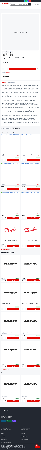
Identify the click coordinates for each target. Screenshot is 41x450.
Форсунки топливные (16, 128)
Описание (4, 82)
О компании (3, 435)
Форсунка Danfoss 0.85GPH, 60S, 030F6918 (29, 154)
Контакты (2, 440)
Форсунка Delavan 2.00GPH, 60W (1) (8, 360)
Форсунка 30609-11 (25, 332)
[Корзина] (35, 4)
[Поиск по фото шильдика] (27, 4)
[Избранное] (33, 4)
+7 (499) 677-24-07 (36, 1)
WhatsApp (9, 420)
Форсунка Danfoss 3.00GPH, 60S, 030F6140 (9, 211)
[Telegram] (24, 1)
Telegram (3, 420)
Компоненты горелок (24, 429)
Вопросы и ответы (4, 439)
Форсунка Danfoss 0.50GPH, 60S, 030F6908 (29, 211)
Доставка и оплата (11, 82)
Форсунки (8, 72)
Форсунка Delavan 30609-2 (6, 303)
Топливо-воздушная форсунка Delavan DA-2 (9, 274)
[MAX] (28, 1)
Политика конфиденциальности (6, 442)
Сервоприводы (23, 425)
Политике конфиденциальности (18, 448)
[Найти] (29, 4)
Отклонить (31, 447)
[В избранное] (37, 69)
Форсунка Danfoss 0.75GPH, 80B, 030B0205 (9, 154)
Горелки (22, 430)
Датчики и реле (3, 430)
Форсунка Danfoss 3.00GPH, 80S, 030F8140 (29, 240)
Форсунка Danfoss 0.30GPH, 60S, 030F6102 (9, 240)
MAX (15, 420)
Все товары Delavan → (5, 369)
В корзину (22, 68)
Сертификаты (3, 436)
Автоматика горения (4, 425)
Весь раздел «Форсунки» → (5, 249)
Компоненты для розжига (5, 428)
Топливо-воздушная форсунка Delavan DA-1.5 (30, 274)
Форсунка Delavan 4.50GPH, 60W (27, 360)
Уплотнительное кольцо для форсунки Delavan (30, 303)
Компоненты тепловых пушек (25, 428)
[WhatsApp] (26, 1)
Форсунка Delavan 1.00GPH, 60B (7, 332)
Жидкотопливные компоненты (6, 429)
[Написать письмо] (30, 1)
